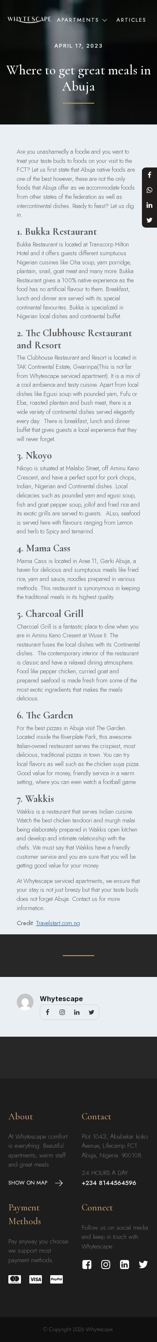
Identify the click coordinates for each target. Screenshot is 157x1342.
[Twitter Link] (143, 1264)
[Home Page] (29, 20)
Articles (131, 20)
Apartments (78, 20)
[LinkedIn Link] (124, 1264)
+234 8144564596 (109, 1182)
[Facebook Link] (87, 1264)
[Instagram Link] (105, 1264)
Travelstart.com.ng (58, 923)
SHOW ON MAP (27, 1183)
